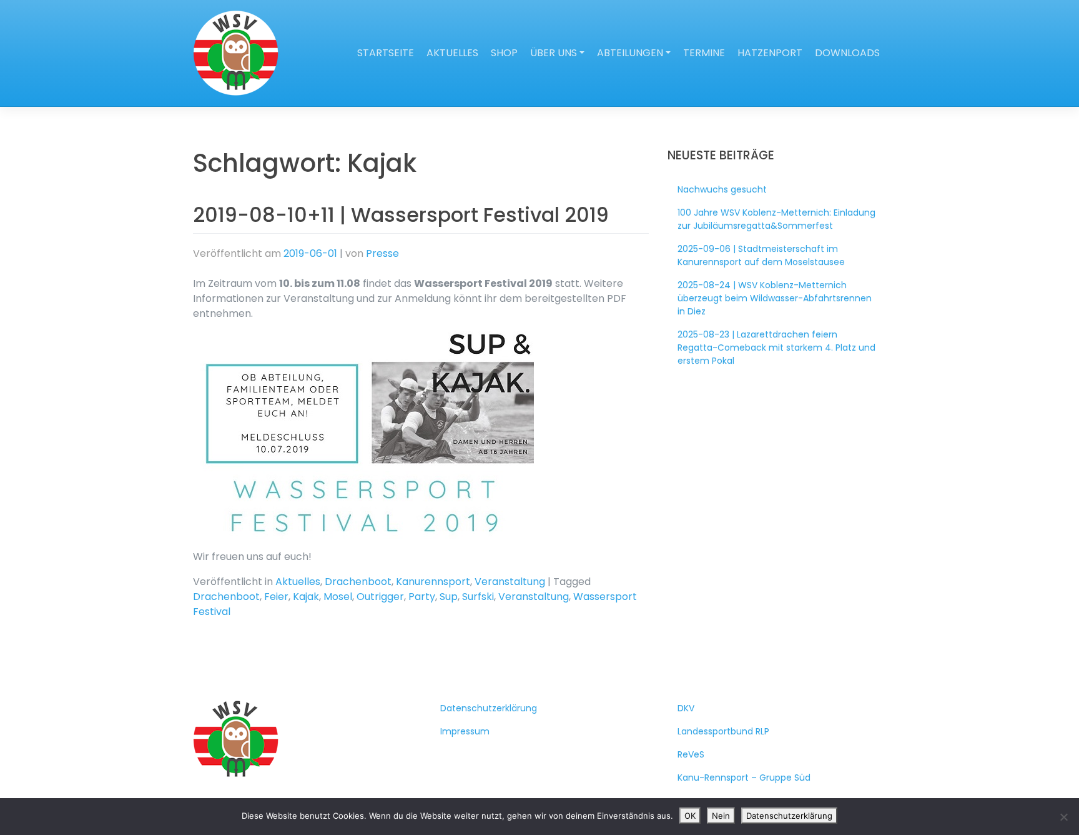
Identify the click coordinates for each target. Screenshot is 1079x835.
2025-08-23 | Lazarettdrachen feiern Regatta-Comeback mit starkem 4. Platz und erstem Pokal (776, 347)
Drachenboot (358, 581)
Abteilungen (630, 53)
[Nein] (1063, 817)
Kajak (306, 596)
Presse (382, 253)
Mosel (337, 596)
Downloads (847, 53)
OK (690, 816)
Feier (276, 596)
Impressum (465, 731)
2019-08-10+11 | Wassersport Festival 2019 (401, 215)
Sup (449, 596)
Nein (721, 816)
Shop (504, 53)
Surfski (478, 596)
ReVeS (690, 754)
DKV (685, 708)
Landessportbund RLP (723, 731)
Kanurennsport (433, 581)
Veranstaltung (510, 581)
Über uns (553, 53)
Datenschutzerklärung (488, 708)
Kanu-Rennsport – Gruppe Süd (743, 777)
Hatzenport (769, 53)
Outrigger (380, 596)
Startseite (385, 53)
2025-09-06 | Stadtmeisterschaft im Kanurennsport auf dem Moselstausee (761, 255)
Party (421, 596)
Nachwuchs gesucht (722, 189)
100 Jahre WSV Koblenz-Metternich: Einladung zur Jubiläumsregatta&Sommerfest (776, 219)
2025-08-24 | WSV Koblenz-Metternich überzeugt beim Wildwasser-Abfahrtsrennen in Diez (774, 298)
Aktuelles (452, 53)
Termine (704, 53)
